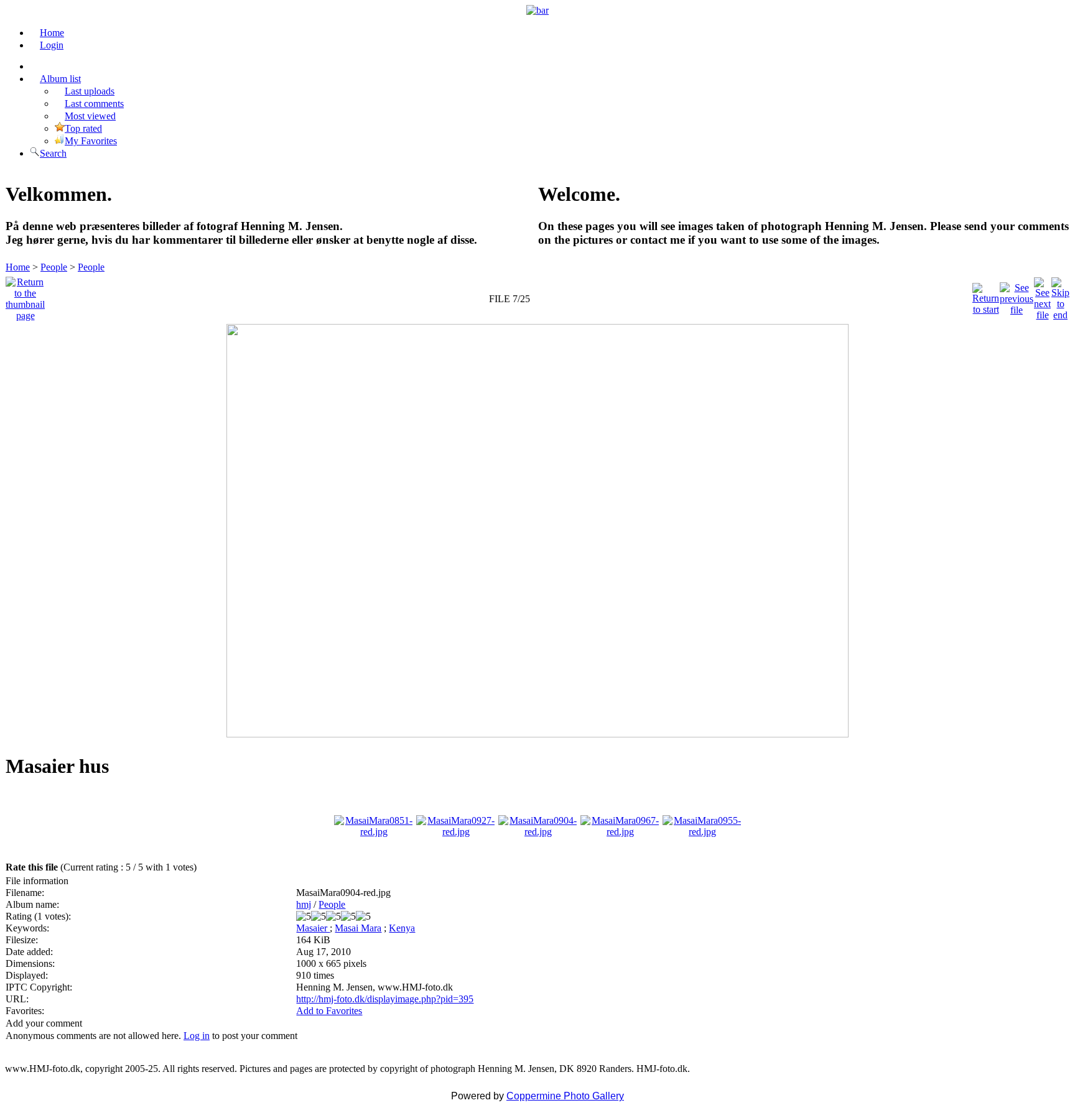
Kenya (402, 928)
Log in (197, 1035)
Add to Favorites (329, 1010)
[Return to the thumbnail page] (25, 295)
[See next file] (1042, 295)
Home (18, 267)
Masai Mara (358, 928)
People (53, 267)
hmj (303, 904)
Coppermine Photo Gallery (565, 1096)
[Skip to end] (1060, 295)
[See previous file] (1016, 295)
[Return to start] (985, 295)
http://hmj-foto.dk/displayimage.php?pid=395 (384, 999)
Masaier (313, 928)
